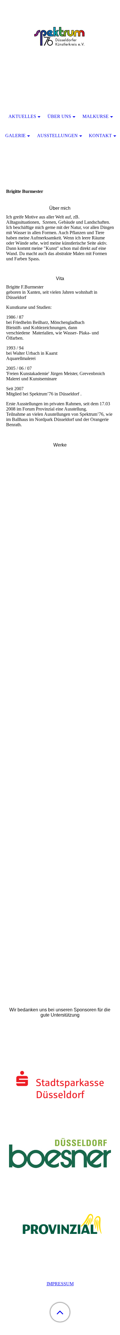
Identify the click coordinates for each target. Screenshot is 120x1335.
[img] (60, 36)
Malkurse (95, 116)
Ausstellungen (57, 135)
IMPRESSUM (60, 1283)
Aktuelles (22, 116)
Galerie (15, 135)
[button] (60, 1312)
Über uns (59, 116)
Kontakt (100, 135)
